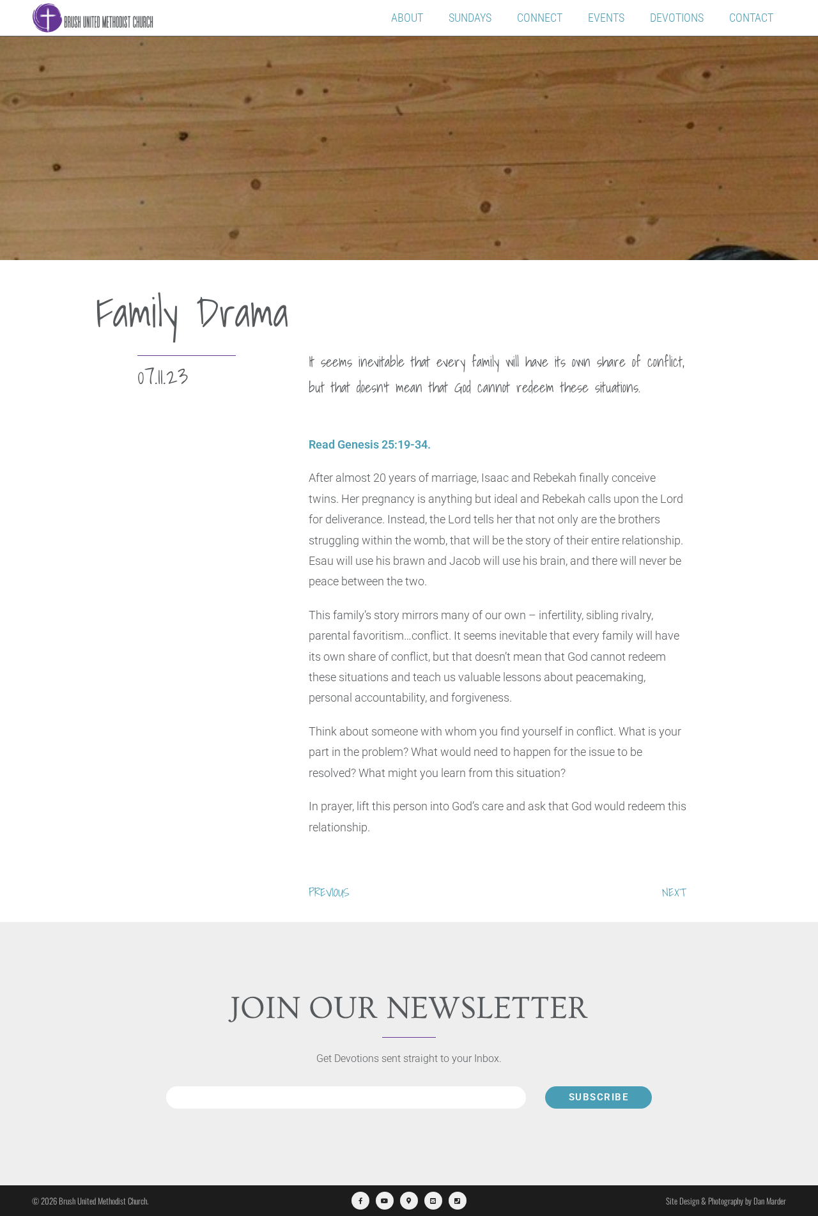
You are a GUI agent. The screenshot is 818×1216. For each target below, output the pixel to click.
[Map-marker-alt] (409, 1201)
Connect (539, 17)
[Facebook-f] (360, 1201)
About (407, 17)
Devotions (677, 17)
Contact (751, 17)
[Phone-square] (458, 1201)
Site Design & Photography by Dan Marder (726, 1200)
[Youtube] (385, 1201)
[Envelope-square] (433, 1201)
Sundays (470, 17)
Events (606, 17)
